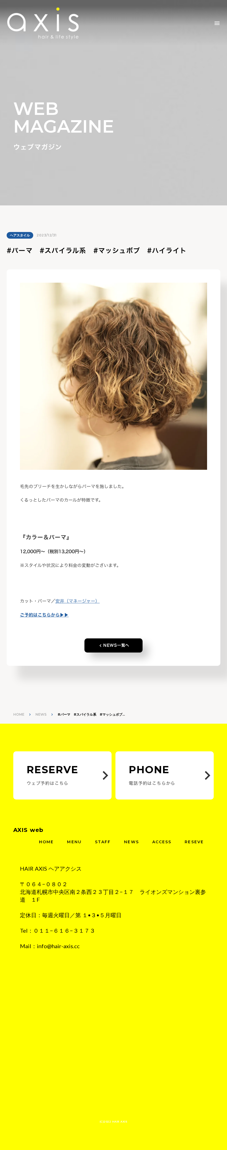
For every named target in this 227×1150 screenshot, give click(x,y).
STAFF (103, 841)
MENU (74, 841)
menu (217, 23)
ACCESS (162, 841)
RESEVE (194, 841)
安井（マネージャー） (77, 601)
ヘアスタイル (20, 235)
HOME (18, 714)
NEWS (41, 714)
